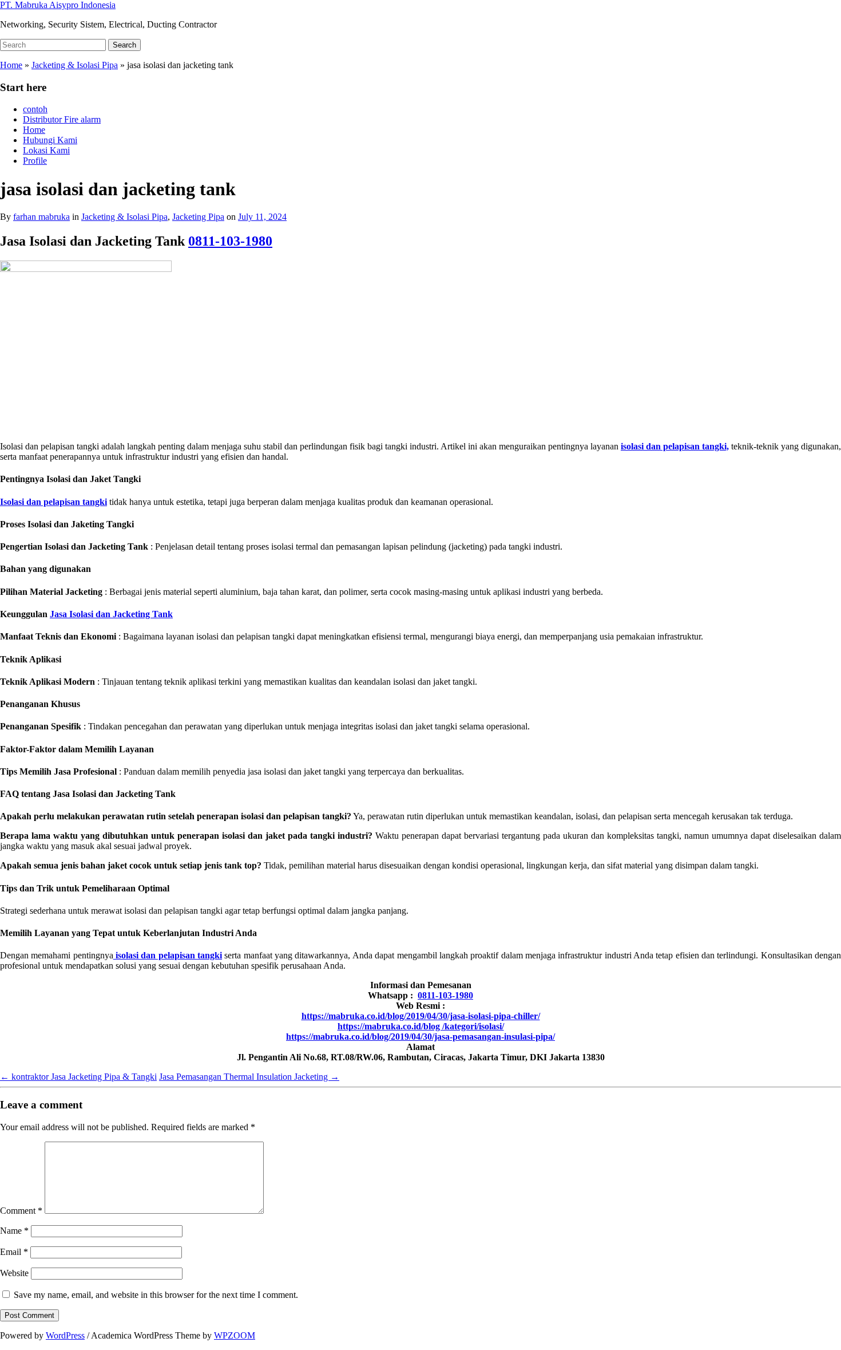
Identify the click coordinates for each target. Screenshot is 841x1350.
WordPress (65, 1335)
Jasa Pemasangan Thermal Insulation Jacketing (249, 1076)
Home (11, 65)
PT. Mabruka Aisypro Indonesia (58, 5)
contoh (35, 109)
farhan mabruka (41, 217)
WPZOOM (234, 1335)
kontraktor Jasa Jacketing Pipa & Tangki (78, 1076)
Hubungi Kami (50, 140)
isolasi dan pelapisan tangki (167, 955)
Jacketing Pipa (198, 217)
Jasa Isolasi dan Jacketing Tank (111, 614)
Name (14, 1230)
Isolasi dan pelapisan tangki (53, 502)
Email (14, 1252)
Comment (21, 1210)
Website (14, 1273)
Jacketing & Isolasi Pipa (74, 65)
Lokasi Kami (46, 150)
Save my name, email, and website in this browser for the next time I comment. (156, 1295)
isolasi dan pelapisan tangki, (675, 446)
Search (124, 45)
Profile (35, 160)
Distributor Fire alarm (62, 119)
